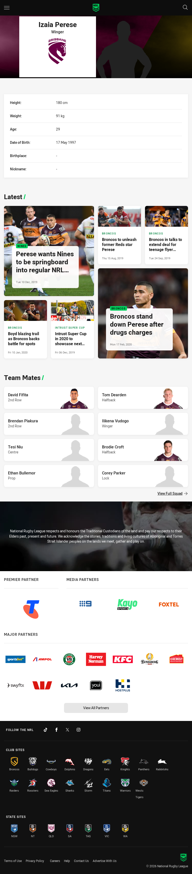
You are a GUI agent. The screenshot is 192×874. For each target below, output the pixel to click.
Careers (55, 861)
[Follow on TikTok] (46, 729)
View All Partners (96, 707)
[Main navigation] (7, 8)
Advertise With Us (104, 861)
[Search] (185, 8)
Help (67, 861)
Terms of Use (13, 861)
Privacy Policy (35, 861)
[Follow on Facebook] (56, 729)
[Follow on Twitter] (68, 729)
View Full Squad (170, 493)
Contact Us (81, 861)
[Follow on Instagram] (78, 729)
